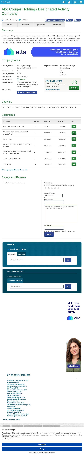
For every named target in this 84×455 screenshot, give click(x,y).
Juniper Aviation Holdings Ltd (16, 397)
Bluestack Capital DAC (14, 412)
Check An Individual (15, 281)
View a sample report (53, 90)
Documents (57, 25)
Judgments (41, 25)
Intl (25, 249)
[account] (70, 2)
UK (19, 249)
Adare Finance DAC (13, 382)
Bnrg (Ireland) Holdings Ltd (15, 410)
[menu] (81, 2)
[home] (64, 2)
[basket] (75, 2)
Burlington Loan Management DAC (18, 380)
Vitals (9, 25)
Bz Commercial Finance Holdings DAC (19, 405)
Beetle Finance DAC (13, 401)
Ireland (12, 249)
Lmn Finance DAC (12, 388)
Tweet (70, 20)
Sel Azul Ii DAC (11, 406)
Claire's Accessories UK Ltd (15, 403)
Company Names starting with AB (11, 419)
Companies (12, 254)
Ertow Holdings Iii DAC (14, 408)
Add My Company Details (55, 20)
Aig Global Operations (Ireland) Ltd (18, 414)
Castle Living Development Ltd (16, 399)
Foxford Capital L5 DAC (14, 392)
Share (78, 20)
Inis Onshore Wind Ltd (14, 395)
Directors (25, 25)
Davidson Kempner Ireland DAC (17, 386)
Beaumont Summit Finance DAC (17, 390)
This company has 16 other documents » (15, 170)
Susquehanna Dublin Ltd (14, 393)
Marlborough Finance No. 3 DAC (17, 416)
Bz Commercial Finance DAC (16, 384)
